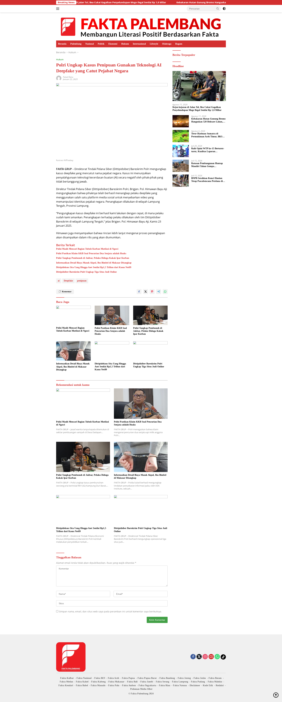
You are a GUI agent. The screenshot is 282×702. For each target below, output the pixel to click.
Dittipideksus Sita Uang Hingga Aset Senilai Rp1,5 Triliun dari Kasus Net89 (93, 267)
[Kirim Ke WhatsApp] (165, 291)
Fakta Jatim (200, 678)
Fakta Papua (128, 678)
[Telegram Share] (158, 291)
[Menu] (58, 8)
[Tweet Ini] (145, 291)
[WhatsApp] (217, 657)
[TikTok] (223, 657)
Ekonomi (112, 44)
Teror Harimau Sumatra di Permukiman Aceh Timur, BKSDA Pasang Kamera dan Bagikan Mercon (208, 135)
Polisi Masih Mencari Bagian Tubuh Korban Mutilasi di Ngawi (87, 249)
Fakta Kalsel (82, 681)
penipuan (81, 280)
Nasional (89, 44)
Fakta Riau (164, 685)
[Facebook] (193, 657)
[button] (217, 8)
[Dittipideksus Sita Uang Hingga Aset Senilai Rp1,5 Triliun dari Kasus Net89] (112, 351)
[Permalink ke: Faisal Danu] (58, 77)
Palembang (75, 44)
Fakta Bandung (167, 678)
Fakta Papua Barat (147, 678)
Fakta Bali (132, 681)
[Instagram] (205, 657)
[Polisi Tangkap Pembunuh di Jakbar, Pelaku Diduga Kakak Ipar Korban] (150, 315)
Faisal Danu (68, 77)
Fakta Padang (198, 681)
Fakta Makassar (116, 681)
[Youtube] (211, 657)
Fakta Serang (162, 681)
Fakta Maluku (215, 681)
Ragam (178, 44)
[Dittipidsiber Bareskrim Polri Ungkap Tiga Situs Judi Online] (150, 351)
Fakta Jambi (146, 681)
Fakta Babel (82, 685)
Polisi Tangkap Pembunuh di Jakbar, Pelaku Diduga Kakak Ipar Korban (92, 258)
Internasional (139, 44)
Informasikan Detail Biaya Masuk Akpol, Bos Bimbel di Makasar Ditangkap (94, 263)
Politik (101, 44)
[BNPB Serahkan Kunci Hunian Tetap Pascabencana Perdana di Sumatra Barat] (180, 181)
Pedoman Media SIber (141, 689)
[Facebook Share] (139, 291)
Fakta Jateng (184, 678)
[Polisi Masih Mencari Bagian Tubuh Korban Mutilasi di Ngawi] (73, 315)
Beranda (62, 44)
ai (59, 280)
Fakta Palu (113, 685)
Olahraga (166, 44)
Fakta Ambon (129, 685)
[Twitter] (199, 657)
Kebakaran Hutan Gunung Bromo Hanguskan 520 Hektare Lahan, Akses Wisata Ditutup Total (203, 2)
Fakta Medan (66, 681)
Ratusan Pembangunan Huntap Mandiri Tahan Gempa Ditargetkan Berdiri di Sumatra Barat (207, 165)
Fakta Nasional (84, 678)
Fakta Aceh (113, 678)
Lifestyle (154, 44)
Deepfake (68, 280)
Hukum (125, 44)
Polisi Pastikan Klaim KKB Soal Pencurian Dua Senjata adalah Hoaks (91, 253)
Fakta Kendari (65, 685)
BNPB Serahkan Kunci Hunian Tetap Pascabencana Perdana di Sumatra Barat (207, 180)
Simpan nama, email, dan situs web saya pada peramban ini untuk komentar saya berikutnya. (110, 611)
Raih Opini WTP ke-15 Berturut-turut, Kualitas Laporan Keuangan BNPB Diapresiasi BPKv (207, 150)
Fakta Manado (98, 685)
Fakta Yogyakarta (147, 685)
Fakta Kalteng (98, 681)
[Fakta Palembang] (141, 26)
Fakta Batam (215, 678)
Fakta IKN (99, 678)
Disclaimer (195, 685)
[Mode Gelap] (224, 8)
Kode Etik (208, 685)
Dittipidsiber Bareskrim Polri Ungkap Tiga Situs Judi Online (86, 272)
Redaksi (220, 685)
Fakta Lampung (180, 681)
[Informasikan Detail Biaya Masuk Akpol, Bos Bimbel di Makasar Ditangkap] (73, 351)
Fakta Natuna (180, 685)
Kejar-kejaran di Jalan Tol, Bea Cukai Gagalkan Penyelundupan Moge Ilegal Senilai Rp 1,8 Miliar (88, 2)
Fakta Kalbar (67, 678)
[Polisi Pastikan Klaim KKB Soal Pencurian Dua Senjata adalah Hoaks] (112, 315)
